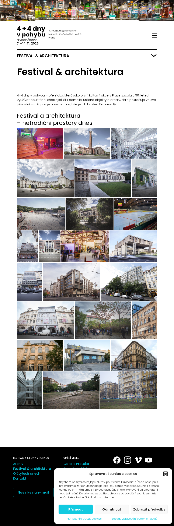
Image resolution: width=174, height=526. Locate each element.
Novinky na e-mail (33, 492)
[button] (165, 474)
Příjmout (75, 509)
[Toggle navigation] (154, 35)
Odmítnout (111, 509)
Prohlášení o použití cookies (84, 518)
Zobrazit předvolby (149, 509)
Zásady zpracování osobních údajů (134, 518)
